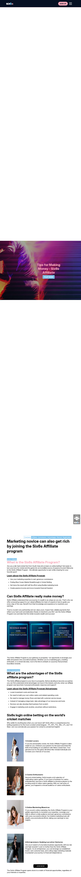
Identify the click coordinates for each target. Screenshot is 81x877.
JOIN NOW (41, 866)
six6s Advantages (13, 670)
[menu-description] (70, 4)
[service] (9, 3)
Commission (42, 537)
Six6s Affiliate (16, 570)
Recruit (59, 537)
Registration (67, 537)
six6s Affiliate (12, 559)
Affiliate (34, 537)
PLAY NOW (48, 277)
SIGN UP (63, 4)
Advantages (51, 537)
